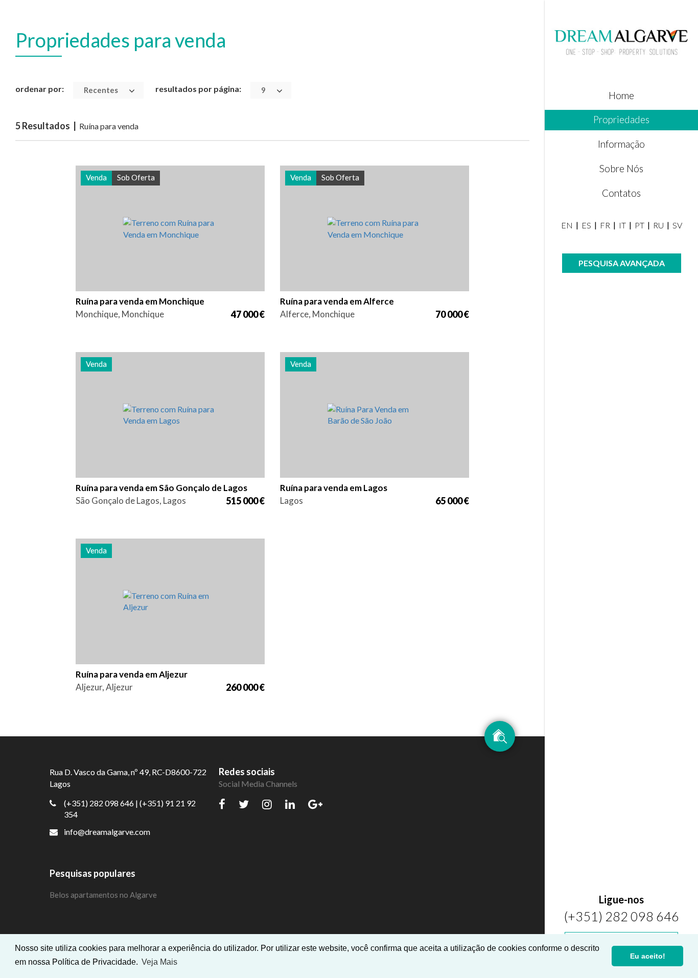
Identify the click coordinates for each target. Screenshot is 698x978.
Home (621, 95)
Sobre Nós (621, 168)
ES (586, 225)
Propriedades (621, 119)
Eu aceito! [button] (647, 956)
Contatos (621, 193)
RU (658, 225)
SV (677, 225)
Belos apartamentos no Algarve (103, 894)
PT (639, 225)
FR (605, 225)
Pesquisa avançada (621, 263)
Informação (621, 144)
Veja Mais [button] (159, 962)
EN (567, 225)
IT (622, 225)
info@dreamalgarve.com (107, 831)
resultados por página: (198, 89)
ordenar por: (39, 89)
